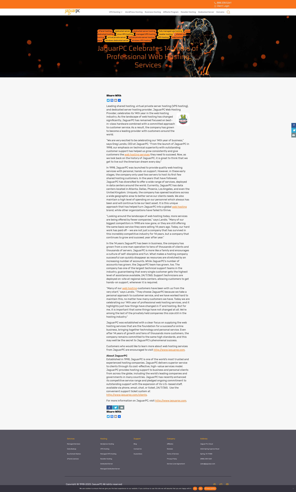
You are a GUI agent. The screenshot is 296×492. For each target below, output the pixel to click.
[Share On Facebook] (109, 407)
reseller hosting (166, 34)
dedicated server (122, 31)
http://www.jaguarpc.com (169, 349)
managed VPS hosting (146, 34)
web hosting (179, 206)
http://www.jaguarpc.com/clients (126, 394)
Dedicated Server (206, 12)
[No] (293, 488)
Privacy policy (210, 488)
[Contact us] (121, 407)
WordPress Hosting (134, 12)
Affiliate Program (171, 12)
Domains (220, 12)
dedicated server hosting (144, 31)
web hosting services (137, 154)
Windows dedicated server (116, 40)
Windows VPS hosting (141, 40)
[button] (228, 12)
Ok (195, 488)
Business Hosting (153, 12)
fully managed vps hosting (170, 31)
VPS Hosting (114, 12)
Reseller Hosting (188, 12)
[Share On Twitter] (115, 407)
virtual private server (117, 37)
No (201, 488)
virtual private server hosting (141, 37)
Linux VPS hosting (125, 34)
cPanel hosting (105, 31)
